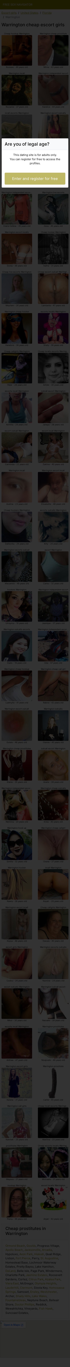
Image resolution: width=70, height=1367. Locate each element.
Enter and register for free (35, 178)
